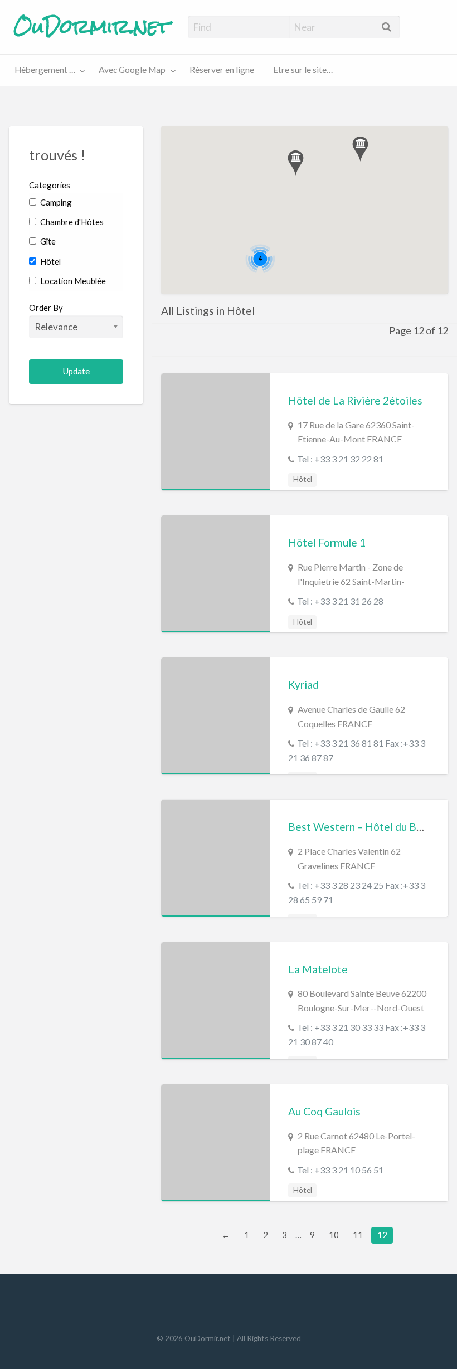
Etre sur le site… (303, 70)
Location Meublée (72, 281)
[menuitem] (47, 70)
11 (358, 1235)
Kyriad (303, 684)
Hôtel (49, 261)
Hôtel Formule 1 (327, 542)
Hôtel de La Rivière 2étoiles (355, 400)
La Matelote (318, 969)
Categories (49, 185)
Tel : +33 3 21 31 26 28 (340, 601)
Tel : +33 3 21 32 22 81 (340, 459)
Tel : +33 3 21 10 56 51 (340, 1170)
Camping (55, 202)
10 (334, 1235)
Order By (46, 308)
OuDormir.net (91, 27)
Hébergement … (44, 70)
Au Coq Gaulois (324, 1111)
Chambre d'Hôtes (71, 222)
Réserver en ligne (221, 70)
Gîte (47, 241)
